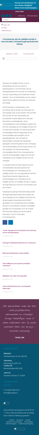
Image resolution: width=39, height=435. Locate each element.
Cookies (11, 420)
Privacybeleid (28, 422)
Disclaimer (19, 420)
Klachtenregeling (11, 424)
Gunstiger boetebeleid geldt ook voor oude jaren (19, 243)
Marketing (17, 432)
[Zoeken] (24, 19)
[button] (36, 27)
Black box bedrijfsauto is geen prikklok (16, 253)
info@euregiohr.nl (11, 393)
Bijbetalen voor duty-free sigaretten (15, 276)
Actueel (27, 420)
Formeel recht (29, 54)
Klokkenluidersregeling (26, 424)
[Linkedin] (6, 15)
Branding (22, 432)
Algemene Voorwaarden (14, 422)
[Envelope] (10, 15)
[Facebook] (2, 15)
